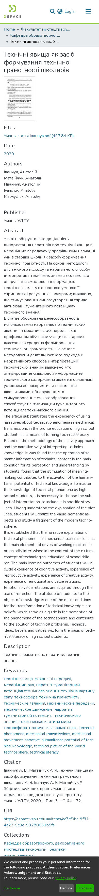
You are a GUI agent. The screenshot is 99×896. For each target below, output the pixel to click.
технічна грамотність (59, 697)
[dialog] (49, 876)
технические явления (24, 703)
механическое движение (28, 709)
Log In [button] (70, 11)
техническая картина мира (45, 721)
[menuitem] (60, 11)
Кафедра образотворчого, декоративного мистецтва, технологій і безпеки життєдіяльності (35, 35)
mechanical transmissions (48, 734)
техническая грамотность (53, 728)
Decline (66, 888)
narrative (32, 740)
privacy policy (65, 878)
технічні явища (18, 679)
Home (9, 29)
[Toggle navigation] (88, 11)
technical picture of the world (59, 746)
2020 (9, 154)
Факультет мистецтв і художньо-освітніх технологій (46, 29)
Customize (12, 888)
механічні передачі (53, 679)
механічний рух (19, 685)
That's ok (84, 888)
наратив (44, 685)
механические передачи (70, 703)
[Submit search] (52, 11)
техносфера (26, 697)
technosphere (16, 752)
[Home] (12, 11)
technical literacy (44, 752)
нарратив (63, 709)
